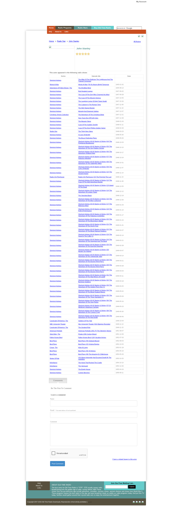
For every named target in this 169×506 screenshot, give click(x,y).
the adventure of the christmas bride (91, 115)
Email (63, 410)
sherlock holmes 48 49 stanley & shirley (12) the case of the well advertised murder (95, 181)
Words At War (54, 84)
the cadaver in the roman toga (89, 105)
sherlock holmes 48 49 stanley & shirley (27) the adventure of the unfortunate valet (95, 255)
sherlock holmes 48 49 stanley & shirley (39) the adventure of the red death (95, 316)
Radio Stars (83, 28)
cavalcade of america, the (59, 321)
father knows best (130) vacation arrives (92, 337)
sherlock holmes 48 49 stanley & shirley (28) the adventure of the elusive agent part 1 (95, 260)
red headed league (85, 91)
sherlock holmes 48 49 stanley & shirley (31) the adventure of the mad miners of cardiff (95, 276)
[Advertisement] (36, 75)
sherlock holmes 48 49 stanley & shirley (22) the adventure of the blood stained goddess (95, 230)
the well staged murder (86, 108)
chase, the (54, 347)
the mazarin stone (84, 121)
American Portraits (56, 331)
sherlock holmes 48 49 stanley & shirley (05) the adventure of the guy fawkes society (95, 147)
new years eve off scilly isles (88, 118)
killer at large (83, 347)
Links (66, 32)
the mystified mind (84, 88)
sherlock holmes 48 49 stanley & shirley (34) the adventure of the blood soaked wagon (95, 291)
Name (52, 399)
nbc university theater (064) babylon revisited (94, 324)
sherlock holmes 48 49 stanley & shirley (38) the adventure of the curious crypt (95, 311)
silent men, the (55, 334)
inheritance (53, 363)
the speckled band (85, 195)
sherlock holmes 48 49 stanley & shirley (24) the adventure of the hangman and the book (95, 240)
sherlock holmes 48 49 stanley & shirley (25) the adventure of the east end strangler (95, 245)
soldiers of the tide (85, 321)
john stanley (74, 41)
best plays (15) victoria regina (88, 344)
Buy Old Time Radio (102, 28)
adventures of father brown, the (61, 88)
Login (90, 502)
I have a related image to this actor (124, 459)
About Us (58, 32)
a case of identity (84, 135)
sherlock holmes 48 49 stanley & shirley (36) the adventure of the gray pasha (95, 301)
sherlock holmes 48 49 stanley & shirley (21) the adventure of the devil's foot (95, 225)
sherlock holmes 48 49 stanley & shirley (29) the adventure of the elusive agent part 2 (95, 266)
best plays (53, 341)
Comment (53, 422)
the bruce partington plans (87, 138)
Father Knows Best (56, 337)
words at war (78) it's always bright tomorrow (93, 84)
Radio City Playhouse (57, 177)
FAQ (50, 32)
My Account (141, 2)
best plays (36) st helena (87, 351)
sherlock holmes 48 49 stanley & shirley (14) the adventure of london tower (95, 191)
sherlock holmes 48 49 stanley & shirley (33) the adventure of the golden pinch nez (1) (95, 286)
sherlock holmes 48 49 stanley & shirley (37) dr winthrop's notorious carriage (94, 306)
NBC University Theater (58, 324)
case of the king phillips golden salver (92, 128)
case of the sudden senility (88, 125)
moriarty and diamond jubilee (88, 111)
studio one (53, 131)
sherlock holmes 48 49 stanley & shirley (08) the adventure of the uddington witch (95, 162)
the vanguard (83, 366)
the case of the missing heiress (89, 98)
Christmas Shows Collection (59, 115)
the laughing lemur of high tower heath (92, 101)
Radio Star (61, 41)
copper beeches (84, 373)
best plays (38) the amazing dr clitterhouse (93, 354)
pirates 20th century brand (87, 334)
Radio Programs (65, 28)
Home (35, 17)
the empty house (84, 369)
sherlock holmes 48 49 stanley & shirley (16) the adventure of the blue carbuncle (95, 200)
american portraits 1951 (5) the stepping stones (94, 331)
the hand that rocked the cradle (90, 363)
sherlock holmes (55, 80)
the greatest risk (84, 327)
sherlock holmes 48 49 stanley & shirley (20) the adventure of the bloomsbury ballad (95, 220)
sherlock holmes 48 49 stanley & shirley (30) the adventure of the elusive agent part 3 (95, 271)
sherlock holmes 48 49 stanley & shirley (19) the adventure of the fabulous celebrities (95, 215)
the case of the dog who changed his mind (93, 95)
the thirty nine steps (85, 131)
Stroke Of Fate (54, 358)
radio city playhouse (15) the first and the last (94, 177)
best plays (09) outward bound (88, 341)
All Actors (137, 41)
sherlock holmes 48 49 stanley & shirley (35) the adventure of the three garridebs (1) (95, 296)
